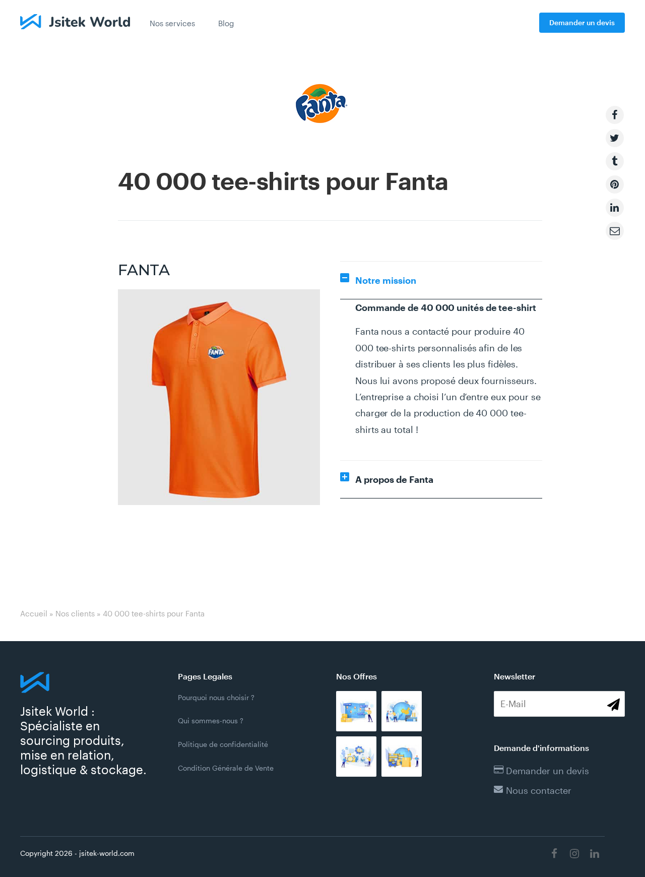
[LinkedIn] (595, 853)
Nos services (172, 23)
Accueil (33, 613)
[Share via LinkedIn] (615, 208)
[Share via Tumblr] (615, 161)
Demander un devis (582, 22)
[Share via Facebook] (615, 115)
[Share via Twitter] (615, 138)
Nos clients (75, 613)
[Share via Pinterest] (615, 184)
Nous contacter (538, 790)
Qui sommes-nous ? (210, 720)
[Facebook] (554, 853)
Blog (226, 23)
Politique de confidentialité (223, 744)
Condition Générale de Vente (226, 768)
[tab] (441, 280)
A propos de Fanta (394, 479)
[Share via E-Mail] (615, 231)
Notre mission (385, 280)
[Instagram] (574, 853)
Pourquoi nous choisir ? (216, 697)
